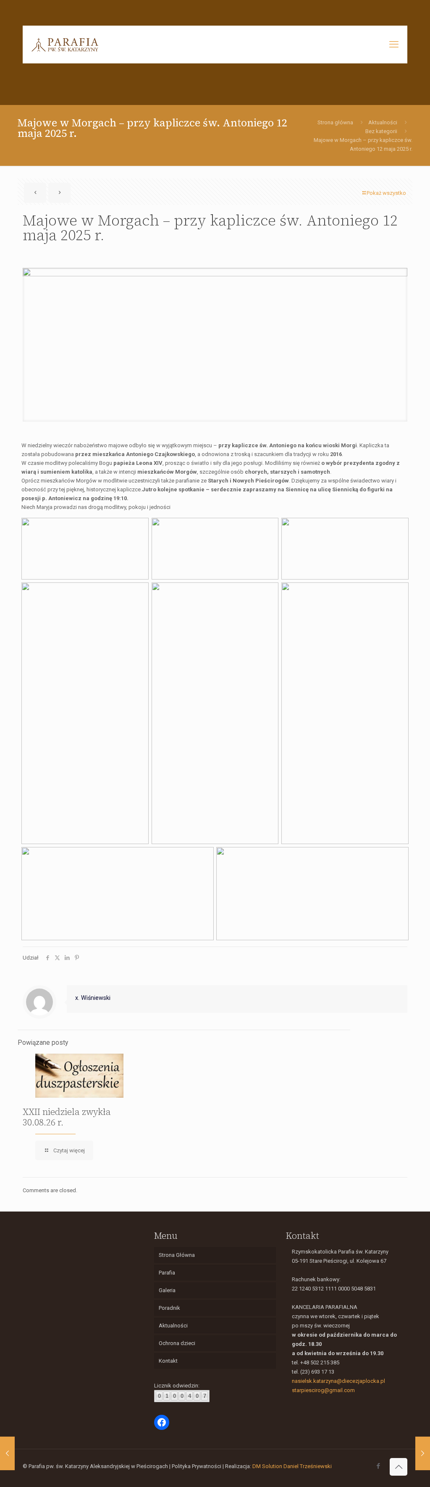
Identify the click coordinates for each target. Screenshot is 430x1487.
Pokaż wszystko (386, 193)
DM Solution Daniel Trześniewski (292, 1466)
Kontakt (168, 1361)
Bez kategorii (381, 131)
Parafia (167, 1272)
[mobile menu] (394, 44)
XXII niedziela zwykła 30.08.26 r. (67, 1117)
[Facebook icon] (378, 1466)
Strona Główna (177, 1255)
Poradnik (169, 1308)
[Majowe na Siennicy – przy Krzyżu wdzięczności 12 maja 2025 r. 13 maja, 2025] (422, 1453)
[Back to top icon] (398, 1467)
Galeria (167, 1290)
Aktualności (382, 122)
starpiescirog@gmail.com (323, 1390)
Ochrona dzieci (177, 1343)
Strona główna (335, 122)
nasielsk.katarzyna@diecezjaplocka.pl (338, 1381)
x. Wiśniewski (92, 997)
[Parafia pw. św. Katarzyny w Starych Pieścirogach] (65, 44)
